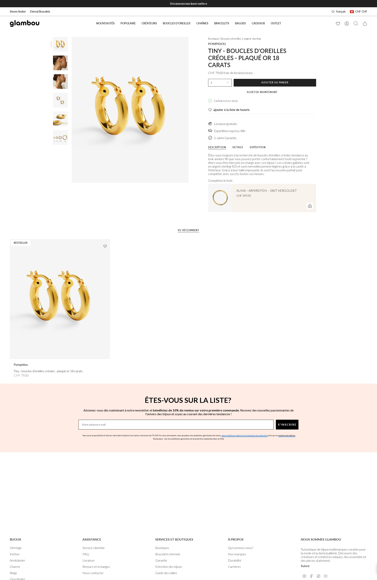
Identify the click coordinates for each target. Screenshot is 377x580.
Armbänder (17, 560)
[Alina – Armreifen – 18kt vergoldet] (220, 198)
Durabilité (234, 560)
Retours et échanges (96, 566)
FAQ (85, 554)
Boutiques (162, 548)
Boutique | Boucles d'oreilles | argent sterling (234, 38)
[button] (128, 23)
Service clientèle (93, 548)
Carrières (234, 566)
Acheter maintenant (262, 92)
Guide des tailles (166, 573)
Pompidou (217, 44)
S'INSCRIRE (287, 424)
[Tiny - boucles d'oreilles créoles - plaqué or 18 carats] (60, 299)
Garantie (161, 560)
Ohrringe (16, 548)
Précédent (72, 110)
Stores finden (18, 11)
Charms (15, 566)
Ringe (13, 573)
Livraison (88, 560)
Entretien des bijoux (168, 566)
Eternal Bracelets (40, 11)
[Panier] (364, 23)
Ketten (14, 554)
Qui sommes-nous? (240, 548)
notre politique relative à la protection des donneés (244, 435)
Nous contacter (93, 573)
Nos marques (237, 554)
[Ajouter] (310, 206)
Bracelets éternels (167, 554)
